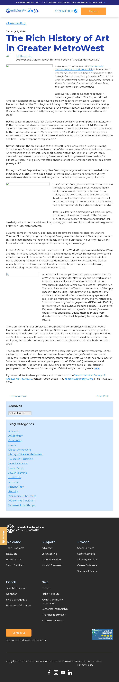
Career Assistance (87, 565)
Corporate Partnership (55, 609)
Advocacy (14, 431)
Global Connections (19, 449)
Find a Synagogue (16, 599)
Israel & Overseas (18, 463)
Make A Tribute (51, 594)
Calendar (11, 594)
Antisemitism (15, 435)
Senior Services (15, 565)
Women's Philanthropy (21, 505)
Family (12, 445)
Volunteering (49, 553)
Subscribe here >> (35, 640)
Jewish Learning (17, 473)
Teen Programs (15, 548)
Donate (93, 11)
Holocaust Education (20, 459)
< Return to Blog (16, 23)
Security (13, 491)
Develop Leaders (51, 559)
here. (97, 368)
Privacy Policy (85, 665)
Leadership (14, 477)
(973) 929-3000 (64, 11)
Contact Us (18, 632)
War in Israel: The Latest (22, 496)
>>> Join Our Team (52, 620)
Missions (13, 482)
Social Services (85, 548)
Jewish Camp (16, 468)
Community (15, 440)
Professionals (13, 559)
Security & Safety (87, 571)
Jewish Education (16, 588)
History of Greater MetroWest (25, 454)
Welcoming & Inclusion (21, 500)
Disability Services (87, 559)
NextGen (11, 553)
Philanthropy (16, 486)
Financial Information (54, 614)
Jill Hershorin (23, 56)
